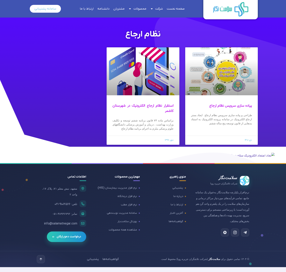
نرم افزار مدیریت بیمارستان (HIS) (117, 188)
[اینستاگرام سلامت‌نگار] (235, 232)
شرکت (159, 9)
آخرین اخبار (176, 213)
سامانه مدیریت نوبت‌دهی (122, 213)
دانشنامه (103, 9)
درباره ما (178, 196)
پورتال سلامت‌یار (127, 221)
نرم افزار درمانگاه (127, 196)
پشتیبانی (177, 188)
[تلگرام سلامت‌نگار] (245, 232)
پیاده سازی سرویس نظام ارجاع (230, 106)
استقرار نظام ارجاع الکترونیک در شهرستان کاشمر (142, 108)
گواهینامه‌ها (176, 221)
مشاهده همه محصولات (123, 230)
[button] (41, 259)
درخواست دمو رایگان (69, 236)
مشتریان (119, 9)
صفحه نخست (176, 9)
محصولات (139, 9)
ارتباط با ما (87, 9)
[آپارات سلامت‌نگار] (225, 232)
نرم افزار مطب (129, 205)
